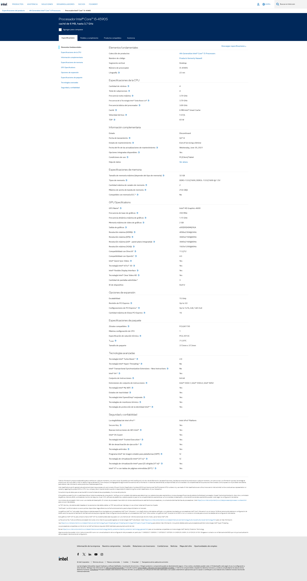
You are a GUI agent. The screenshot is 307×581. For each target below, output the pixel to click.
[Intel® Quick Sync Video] (131, 261)
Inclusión (126, 546)
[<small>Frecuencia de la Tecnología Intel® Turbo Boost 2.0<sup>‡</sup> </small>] (148, 101)
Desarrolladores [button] (65, 4)
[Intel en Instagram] (102, 555)
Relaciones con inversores (144, 546)
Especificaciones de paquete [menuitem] (71, 77)
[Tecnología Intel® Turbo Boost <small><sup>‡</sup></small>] (137, 359)
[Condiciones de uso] (127, 157)
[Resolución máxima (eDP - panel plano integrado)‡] (154, 242)
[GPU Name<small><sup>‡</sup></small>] (120, 208)
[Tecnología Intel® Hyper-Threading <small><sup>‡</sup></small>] (141, 364)
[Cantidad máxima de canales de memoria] (146, 185)
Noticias (174, 546)
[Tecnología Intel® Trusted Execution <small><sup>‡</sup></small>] (142, 440)
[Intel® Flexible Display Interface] (137, 270)
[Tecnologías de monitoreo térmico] (140, 402)
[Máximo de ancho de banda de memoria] (145, 190)
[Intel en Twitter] (84, 555)
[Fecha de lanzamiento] (129, 138)
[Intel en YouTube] (96, 555)
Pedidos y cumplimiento (89, 38)
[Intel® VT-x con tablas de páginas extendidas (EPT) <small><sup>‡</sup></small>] (155, 468)
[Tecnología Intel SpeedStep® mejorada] (144, 397)
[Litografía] (119, 73)
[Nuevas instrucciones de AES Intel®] (140, 430)
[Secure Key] (120, 425)
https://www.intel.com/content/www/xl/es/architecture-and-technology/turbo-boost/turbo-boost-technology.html (180, 520)
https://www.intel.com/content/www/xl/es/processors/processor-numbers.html (222, 500)
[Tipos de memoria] (126, 180)
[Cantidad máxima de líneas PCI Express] (144, 313)
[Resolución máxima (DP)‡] (132, 237)
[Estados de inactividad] (130, 393)
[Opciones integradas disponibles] (139, 152)
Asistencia (131, 38)
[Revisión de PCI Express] (131, 303)
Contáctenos (162, 546)
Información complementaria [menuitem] (72, 57)
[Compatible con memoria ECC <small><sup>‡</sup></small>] (137, 195)
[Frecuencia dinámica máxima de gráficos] (145, 218)
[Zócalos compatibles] (128, 326)
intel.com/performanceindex (115, 568)
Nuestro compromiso (111, 546)
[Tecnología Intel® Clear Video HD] (138, 275)
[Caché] (116, 110)
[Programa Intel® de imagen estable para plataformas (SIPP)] (161, 454)
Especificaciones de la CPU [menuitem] (71, 52)
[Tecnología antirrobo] (128, 449)
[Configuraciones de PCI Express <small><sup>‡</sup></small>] (139, 308)
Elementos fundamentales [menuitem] (71, 47)
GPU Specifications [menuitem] (68, 67)
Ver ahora (183, 162)
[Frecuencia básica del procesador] (139, 105)
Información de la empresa (88, 546)
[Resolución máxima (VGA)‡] (133, 247)
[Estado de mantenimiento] (133, 143)
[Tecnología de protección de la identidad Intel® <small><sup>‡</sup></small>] (152, 407)
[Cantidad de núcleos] (128, 86)
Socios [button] (81, 4)
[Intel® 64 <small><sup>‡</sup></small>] (119, 373)
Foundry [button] (93, 4)
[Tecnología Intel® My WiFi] (132, 388)
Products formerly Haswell (190, 58)
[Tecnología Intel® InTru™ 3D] (134, 266)
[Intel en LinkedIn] (90, 555)
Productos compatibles (112, 38)
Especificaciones (68, 38)
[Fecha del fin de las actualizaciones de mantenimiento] (157, 148)
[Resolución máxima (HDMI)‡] (134, 232)
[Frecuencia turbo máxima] (132, 96)
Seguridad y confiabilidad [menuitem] (70, 87)
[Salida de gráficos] (126, 227)
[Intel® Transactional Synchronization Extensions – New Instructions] (167, 369)
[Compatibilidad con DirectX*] (135, 251)
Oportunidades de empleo (205, 546)
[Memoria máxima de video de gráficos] (143, 223)
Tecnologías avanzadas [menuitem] (69, 82)
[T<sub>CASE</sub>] (115, 341)
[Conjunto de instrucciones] (133, 378)
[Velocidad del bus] (126, 115)
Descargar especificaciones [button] (233, 46)
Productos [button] (17, 4)
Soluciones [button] (47, 4)
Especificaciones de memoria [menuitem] (72, 62)
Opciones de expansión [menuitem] (70, 72)
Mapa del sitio (186, 546)
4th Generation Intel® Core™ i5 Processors (197, 53)
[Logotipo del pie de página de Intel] (63, 558)
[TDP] (114, 120)
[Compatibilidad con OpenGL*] (136, 256)
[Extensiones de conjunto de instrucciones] (146, 383)
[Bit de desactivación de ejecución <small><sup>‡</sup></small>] (140, 444)
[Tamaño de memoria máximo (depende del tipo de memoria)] (163, 176)
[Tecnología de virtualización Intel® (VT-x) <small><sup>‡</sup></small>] (146, 459)
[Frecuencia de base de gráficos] (137, 213)
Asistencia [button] (32, 4)
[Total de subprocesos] (129, 91)
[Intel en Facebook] (78, 555)
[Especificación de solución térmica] (140, 336)
